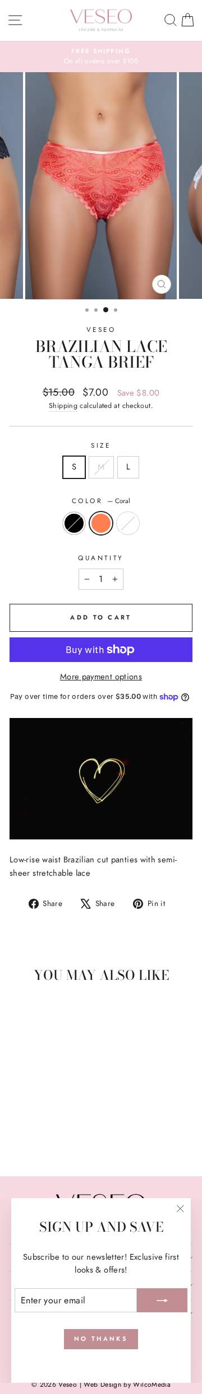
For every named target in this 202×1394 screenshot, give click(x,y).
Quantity (100, 557)
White (128, 523)
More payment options (101, 676)
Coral (101, 523)
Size (101, 445)
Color (101, 500)
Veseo (101, 329)
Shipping (63, 406)
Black (74, 523)
